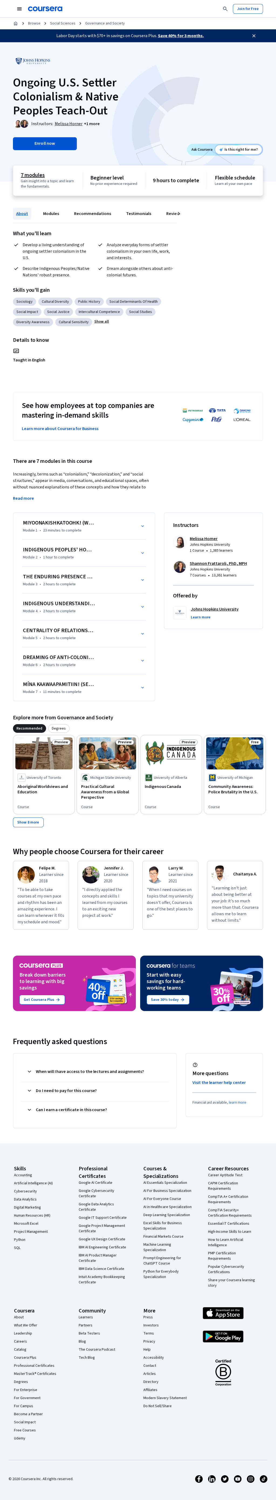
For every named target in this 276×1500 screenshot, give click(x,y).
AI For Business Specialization (167, 1190)
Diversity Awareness (33, 322)
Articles (149, 1373)
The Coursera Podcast (97, 1349)
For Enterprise (25, 1390)
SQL (17, 1248)
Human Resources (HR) (32, 1215)
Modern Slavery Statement (165, 1398)
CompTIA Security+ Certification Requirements (230, 1212)
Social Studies (140, 312)
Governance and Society (105, 23)
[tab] (29, 728)
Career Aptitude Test (225, 1175)
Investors (151, 1325)
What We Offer (25, 1325)
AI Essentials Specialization (165, 1182)
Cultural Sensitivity (74, 322)
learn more (237, 1102)
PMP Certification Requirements (222, 1256)
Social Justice (58, 312)
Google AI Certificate (95, 1182)
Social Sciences (62, 23)
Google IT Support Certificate (103, 1217)
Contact (149, 1365)
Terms (148, 1333)
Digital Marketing (27, 1207)
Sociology (24, 301)
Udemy (19, 1438)
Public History (89, 301)
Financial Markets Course (163, 1236)
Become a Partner (28, 1414)
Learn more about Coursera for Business (60, 429)
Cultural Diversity (55, 301)
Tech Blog (87, 1357)
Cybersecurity (25, 1191)
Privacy (149, 1341)
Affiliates (150, 1390)
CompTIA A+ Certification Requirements (228, 1199)
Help (147, 1349)
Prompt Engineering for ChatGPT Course (162, 1260)
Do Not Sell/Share (157, 1406)
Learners (86, 1317)
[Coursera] (45, 9)
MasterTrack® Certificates (35, 1373)
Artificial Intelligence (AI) (33, 1183)
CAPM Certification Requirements (223, 1186)
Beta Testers (89, 1333)
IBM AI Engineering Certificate (102, 1247)
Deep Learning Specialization (166, 1215)
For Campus (23, 1406)
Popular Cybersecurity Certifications (226, 1269)
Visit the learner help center (219, 1083)
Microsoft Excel (26, 1223)
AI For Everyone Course (162, 1199)
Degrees (21, 1382)
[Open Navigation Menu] (19, 8)
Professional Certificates (34, 1365)
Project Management (31, 1231)
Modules (51, 214)
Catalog (20, 1349)
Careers (20, 1341)
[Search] (225, 8)
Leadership (23, 1333)
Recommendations (92, 214)
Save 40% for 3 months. (181, 36)
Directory (150, 1382)
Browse (34, 23)
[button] (92, 123)
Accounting (23, 1175)
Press (148, 1317)
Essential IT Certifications (228, 1223)
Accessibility (153, 1357)
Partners (85, 1325)
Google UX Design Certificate (102, 1239)
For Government (27, 1398)
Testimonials (138, 214)
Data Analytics (25, 1199)
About (22, 214)
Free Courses (25, 1430)
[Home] (15, 23)
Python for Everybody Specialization (161, 1274)
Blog (82, 1341)
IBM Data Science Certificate (101, 1269)
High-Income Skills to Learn (229, 1231)
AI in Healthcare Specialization (167, 1207)
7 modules (32, 175)
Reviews (174, 214)
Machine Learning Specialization (157, 1247)
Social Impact (27, 312)
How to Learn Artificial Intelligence (225, 1242)
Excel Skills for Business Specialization (162, 1225)
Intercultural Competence (99, 312)
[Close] (254, 36)
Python (19, 1239)
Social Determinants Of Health (133, 301)
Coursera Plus (25, 1357)
